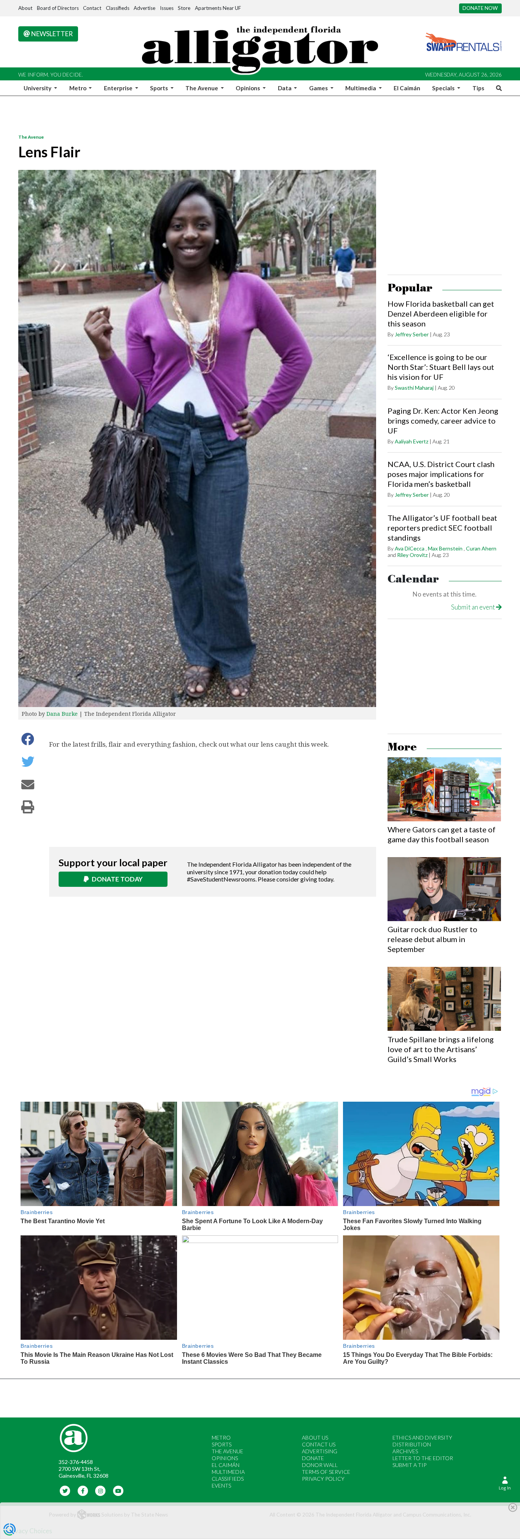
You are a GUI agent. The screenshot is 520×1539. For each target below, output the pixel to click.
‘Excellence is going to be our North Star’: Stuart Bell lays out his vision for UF (441, 366)
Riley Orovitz (412, 555)
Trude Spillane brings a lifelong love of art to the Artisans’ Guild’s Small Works (441, 1049)
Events (221, 1485)
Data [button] (285, 88)
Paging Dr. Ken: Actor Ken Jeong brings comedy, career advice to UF (443, 420)
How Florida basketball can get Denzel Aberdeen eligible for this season (441, 313)
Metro (221, 1437)
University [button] (38, 88)
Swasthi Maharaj (414, 387)
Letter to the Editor (422, 1458)
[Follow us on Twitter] (65, 1490)
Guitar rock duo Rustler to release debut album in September (432, 939)
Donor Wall (320, 1465)
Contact (92, 8)
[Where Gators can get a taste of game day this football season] (444, 789)
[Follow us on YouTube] (118, 1490)
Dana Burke (62, 713)
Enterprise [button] (119, 88)
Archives (405, 1451)
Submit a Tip (409, 1465)
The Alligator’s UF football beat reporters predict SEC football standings (442, 527)
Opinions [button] (248, 88)
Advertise (144, 8)
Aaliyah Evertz (411, 441)
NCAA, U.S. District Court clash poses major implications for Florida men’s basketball (441, 473)
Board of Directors (58, 8)
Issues (167, 8)
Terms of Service (326, 1472)
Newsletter (51, 34)
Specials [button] (444, 88)
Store (184, 8)
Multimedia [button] (361, 88)
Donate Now (480, 8)
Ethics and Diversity (422, 1437)
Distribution (411, 1444)
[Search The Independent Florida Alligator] (497, 88)
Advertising (319, 1451)
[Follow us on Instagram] (100, 1490)
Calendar (413, 579)
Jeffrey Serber (412, 334)
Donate (313, 1458)
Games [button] (319, 88)
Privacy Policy (323, 1478)
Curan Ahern (481, 548)
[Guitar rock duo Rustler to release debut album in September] (444, 889)
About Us (315, 1437)
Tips (478, 88)
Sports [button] (159, 88)
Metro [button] (78, 88)
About (25, 8)
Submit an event (473, 607)
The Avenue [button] (202, 88)
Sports (221, 1444)
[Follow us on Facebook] (82, 1490)
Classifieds (117, 8)
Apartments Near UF (218, 8)
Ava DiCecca (409, 548)
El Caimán (407, 88)
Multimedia (228, 1472)
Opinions (225, 1458)
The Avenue (31, 137)
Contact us (318, 1444)
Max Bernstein (445, 548)
